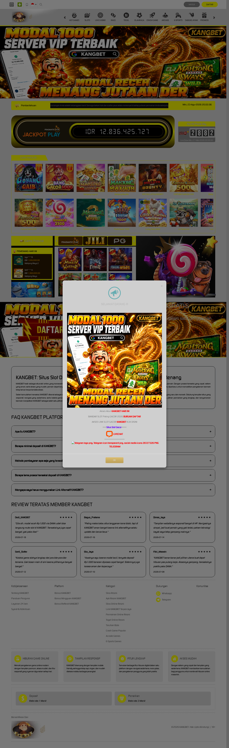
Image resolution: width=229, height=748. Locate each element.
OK (114, 460)
